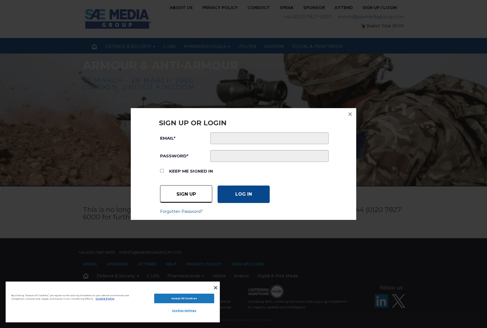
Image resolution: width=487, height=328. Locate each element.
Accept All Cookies (184, 298)
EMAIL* (168, 138)
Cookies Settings (184, 310)
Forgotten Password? (181, 211)
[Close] (215, 287)
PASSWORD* (174, 156)
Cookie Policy (105, 298)
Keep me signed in (191, 171)
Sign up (186, 194)
